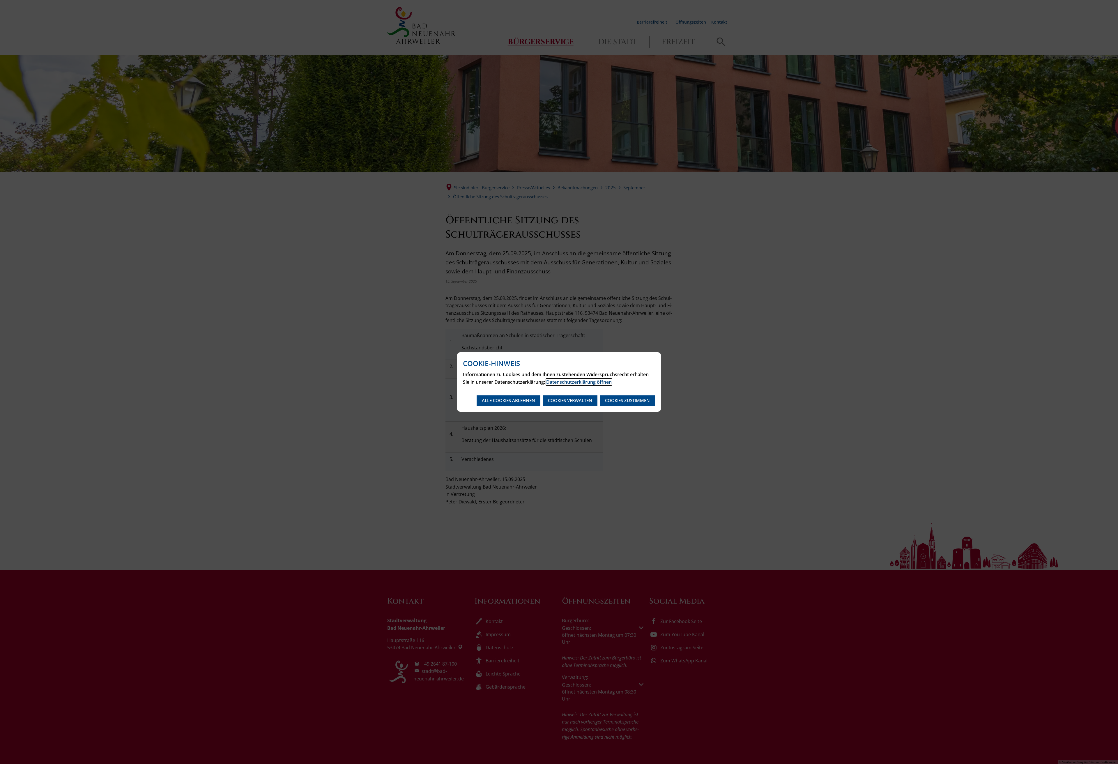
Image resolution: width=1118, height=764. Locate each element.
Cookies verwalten (570, 400)
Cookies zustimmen (627, 400)
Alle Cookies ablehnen (508, 400)
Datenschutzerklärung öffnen (579, 382)
